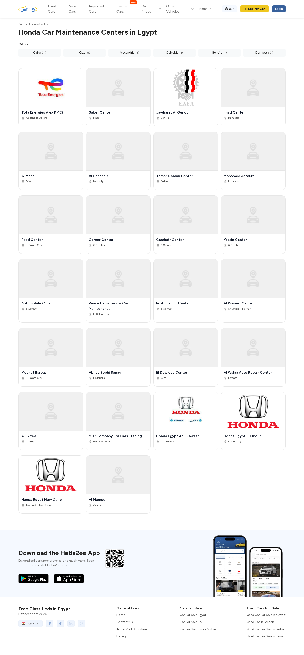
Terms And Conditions (132, 629)
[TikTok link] (60, 623)
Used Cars (52, 9)
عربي (231, 8)
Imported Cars (96, 9)
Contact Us (124, 622)
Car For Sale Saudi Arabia (198, 629)
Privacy (121, 636)
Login (279, 9)
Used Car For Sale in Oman (266, 636)
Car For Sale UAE (191, 622)
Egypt (30, 623)
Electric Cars (125, 9)
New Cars (72, 9)
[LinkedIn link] (71, 623)
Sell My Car (256, 9)
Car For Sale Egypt (193, 615)
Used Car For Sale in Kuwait (266, 615)
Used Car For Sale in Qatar (265, 629)
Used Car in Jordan (260, 622)
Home (120, 615)
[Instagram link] (81, 623)
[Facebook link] (49, 623)
